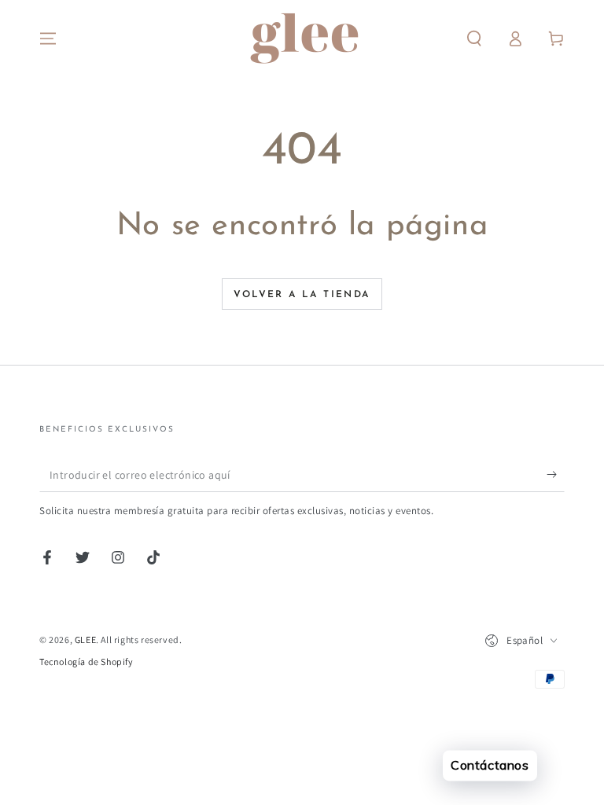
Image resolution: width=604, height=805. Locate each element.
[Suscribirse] (556, 474)
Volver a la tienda (302, 295)
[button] (474, 38)
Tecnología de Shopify (86, 661)
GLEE (85, 639)
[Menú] (48, 38)
